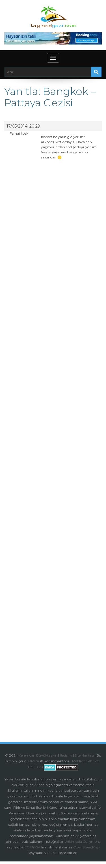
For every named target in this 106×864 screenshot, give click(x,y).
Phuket (94, 761)
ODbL (52, 853)
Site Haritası (84, 755)
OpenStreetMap (86, 847)
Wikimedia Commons (82, 841)
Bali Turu (35, 767)
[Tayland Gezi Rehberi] (53, 17)
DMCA (33, 761)
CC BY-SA (32, 847)
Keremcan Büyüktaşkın (38, 755)
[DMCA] (71, 761)
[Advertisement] (53, 398)
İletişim (66, 755)
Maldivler (79, 761)
